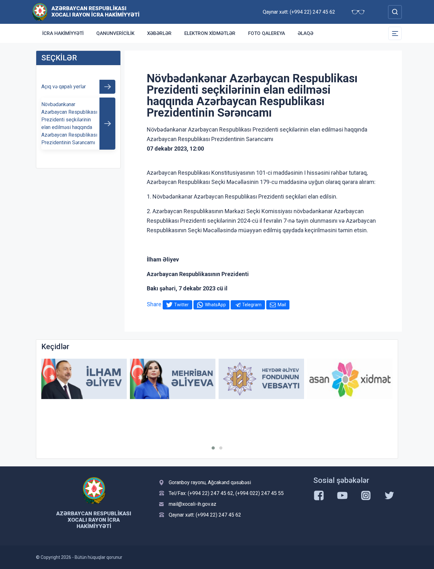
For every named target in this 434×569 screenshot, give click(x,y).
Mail (282, 304)
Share (154, 304)
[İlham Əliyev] (84, 379)
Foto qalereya (266, 33)
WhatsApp (215, 304)
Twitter (181, 304)
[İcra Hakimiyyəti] (40, 12)
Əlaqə (305, 33)
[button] (213, 448)
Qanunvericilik (115, 33)
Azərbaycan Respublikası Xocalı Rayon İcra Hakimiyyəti (95, 11)
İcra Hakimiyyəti (63, 33)
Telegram (251, 304)
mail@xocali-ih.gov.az (192, 504)
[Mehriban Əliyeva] (172, 379)
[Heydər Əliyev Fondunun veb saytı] (261, 379)
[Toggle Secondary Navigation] (395, 33)
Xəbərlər (159, 33)
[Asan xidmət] (350, 379)
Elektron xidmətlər (209, 33)
